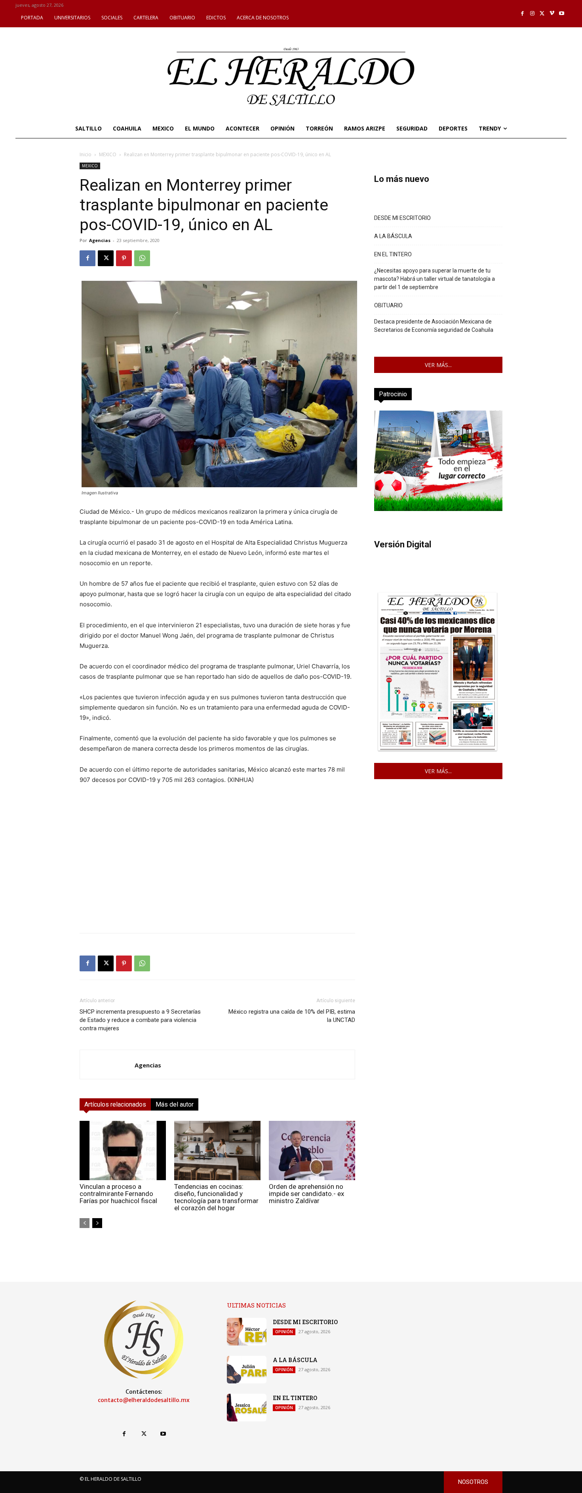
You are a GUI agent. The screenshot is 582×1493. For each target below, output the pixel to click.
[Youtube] (562, 14)
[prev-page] (84, 1223)
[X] (542, 14)
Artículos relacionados (115, 1104)
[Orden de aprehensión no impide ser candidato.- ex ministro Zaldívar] (312, 1150)
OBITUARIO (388, 305)
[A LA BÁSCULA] (246, 1369)
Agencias (99, 240)
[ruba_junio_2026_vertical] (438, 509)
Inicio (85, 154)
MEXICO (107, 154)
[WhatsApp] (142, 258)
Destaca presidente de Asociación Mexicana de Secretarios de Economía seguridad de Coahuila (433, 325)
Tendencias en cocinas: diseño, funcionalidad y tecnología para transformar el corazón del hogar (216, 1197)
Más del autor (175, 1104)
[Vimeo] (552, 14)
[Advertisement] (217, 871)
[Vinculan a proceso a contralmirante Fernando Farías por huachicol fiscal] (123, 1150)
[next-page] (97, 1223)
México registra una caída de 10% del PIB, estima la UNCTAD (291, 1016)
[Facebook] (523, 14)
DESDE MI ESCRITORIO (402, 218)
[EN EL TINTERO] (246, 1407)
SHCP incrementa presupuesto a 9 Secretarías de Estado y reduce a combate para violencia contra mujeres (140, 1020)
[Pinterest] (124, 258)
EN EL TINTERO (393, 254)
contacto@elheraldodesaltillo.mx (144, 1400)
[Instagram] (532, 14)
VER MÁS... (438, 365)
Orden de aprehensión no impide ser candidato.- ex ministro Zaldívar (306, 1194)
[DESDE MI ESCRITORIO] (246, 1331)
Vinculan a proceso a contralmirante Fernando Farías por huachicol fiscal (118, 1194)
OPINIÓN (284, 1331)
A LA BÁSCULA (393, 236)
